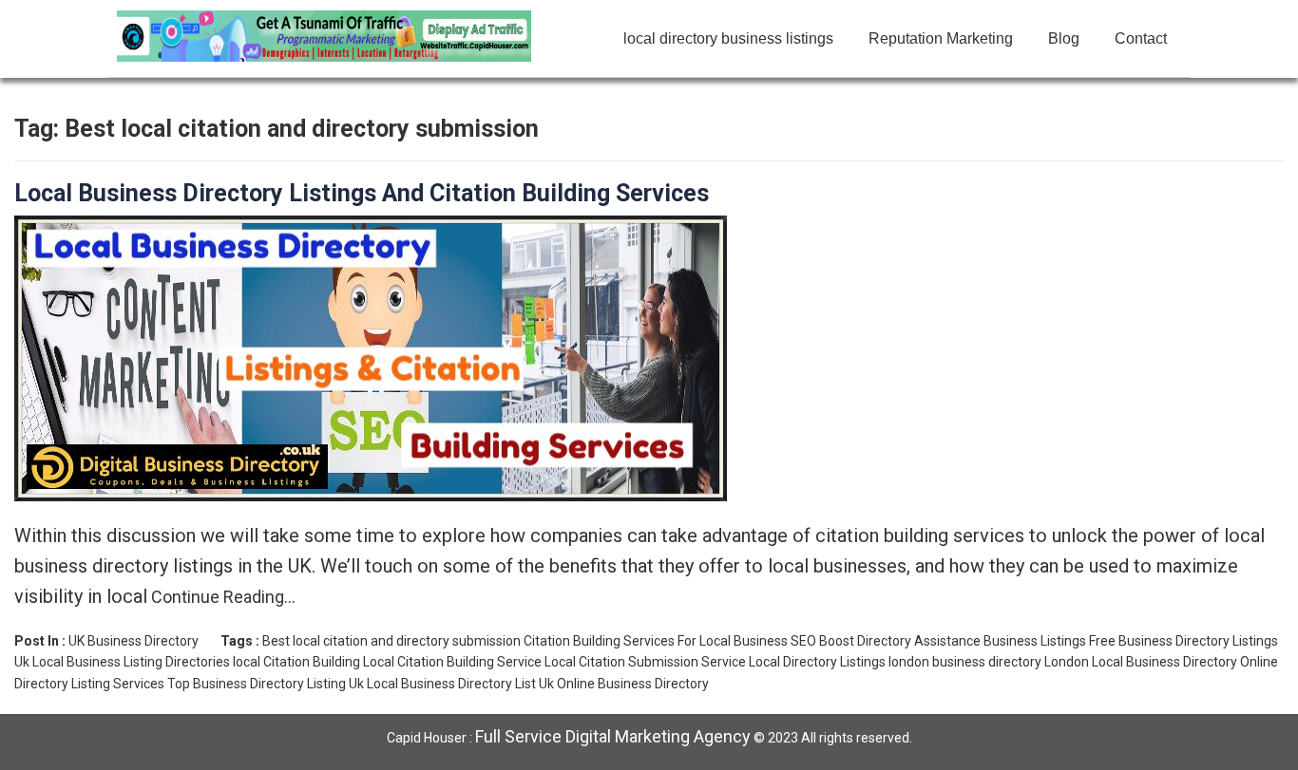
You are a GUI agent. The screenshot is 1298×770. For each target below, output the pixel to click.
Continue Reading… (221, 597)
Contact (1141, 38)
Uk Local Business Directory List (442, 683)
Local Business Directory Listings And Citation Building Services (361, 193)
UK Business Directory (133, 640)
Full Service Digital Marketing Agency (613, 736)
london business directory (964, 661)
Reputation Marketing (941, 38)
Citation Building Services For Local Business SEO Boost (689, 640)
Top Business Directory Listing (256, 683)
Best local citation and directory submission (391, 640)
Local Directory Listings (817, 661)
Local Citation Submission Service (645, 661)
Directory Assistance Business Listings (971, 640)
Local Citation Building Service (452, 661)
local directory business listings (728, 38)
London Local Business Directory (1140, 661)
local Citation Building (296, 661)
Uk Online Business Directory (624, 683)
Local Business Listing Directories (131, 661)
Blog (1063, 38)
